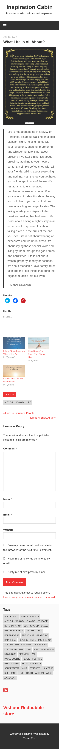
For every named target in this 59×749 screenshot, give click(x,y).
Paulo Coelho (12, 659)
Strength (35, 668)
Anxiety (34, 616)
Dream (44, 626)
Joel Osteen (11, 645)
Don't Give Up (31, 626)
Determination (12, 626)
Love (28, 649)
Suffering (10, 673)
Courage (42, 621)
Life (28, 402)
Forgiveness (11, 635)
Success (48, 668)
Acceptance (11, 616)
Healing (23, 640)
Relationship (11, 663)
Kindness (26, 645)
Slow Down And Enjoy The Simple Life (36, 354)
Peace (26, 659)
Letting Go (10, 649)
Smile (24, 668)
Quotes (9, 394)
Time (21, 673)
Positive (37, 659)
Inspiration (44, 640)
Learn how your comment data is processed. (29, 597)
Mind (36, 649)
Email (7, 514)
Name (7, 499)
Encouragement (13, 631)
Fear (39, 631)
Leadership (40, 645)
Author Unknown (14, 402)
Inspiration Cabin (29, 7)
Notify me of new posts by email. (27, 572)
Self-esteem (11, 668)
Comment (10, 448)
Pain (33, 654)
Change (30, 621)
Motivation (47, 649)
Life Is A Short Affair (42, 417)
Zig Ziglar (10, 678)
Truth (29, 673)
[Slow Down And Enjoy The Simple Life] (38, 343)
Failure (30, 631)
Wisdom (39, 673)
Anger (24, 616)
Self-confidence (31, 663)
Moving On (10, 654)
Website (8, 529)
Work (49, 673)
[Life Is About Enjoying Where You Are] (14, 343)
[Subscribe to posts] (5, 691)
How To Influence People (19, 413)
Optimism (24, 654)
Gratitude (42, 635)
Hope (33, 640)
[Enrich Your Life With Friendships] (14, 371)
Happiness (10, 640)
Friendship (28, 635)
